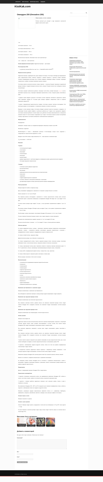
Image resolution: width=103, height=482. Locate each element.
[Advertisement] (42, 37)
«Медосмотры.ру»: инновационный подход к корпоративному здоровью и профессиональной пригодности (78, 100)
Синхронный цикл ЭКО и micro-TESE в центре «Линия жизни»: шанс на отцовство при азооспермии (78, 95)
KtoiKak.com (23, 6)
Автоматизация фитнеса (75, 71)
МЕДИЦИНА (43, 1)
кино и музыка (25, 1)
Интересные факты (34, 1)
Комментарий (20, 437)
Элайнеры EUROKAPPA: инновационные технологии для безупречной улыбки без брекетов (78, 86)
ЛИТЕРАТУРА (17, 1)
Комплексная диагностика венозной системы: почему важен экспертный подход (77, 75)
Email (18, 456)
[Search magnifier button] (86, 13)
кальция (60, 90)
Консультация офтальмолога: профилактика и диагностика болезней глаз (78, 68)
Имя (18, 451)
